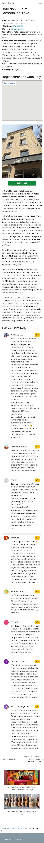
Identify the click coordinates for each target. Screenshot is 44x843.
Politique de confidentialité (11, 839)
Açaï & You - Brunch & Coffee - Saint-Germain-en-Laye (32, 759)
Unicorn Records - (10, 759)
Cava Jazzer (8, 3)
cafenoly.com (17, 29)
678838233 (18, 26)
